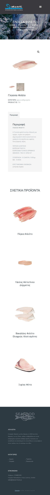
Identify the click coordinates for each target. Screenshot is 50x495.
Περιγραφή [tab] (14, 115)
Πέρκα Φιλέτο (24, 234)
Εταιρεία (11, 461)
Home (12, 25)
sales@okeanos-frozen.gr (15, 480)
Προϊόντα (23, 25)
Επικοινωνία (29, 461)
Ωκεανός (17, 490)
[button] (38, 52)
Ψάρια (35, 25)
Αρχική (11, 459)
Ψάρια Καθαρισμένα (24, 27)
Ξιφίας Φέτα (25, 384)
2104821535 (17, 475)
